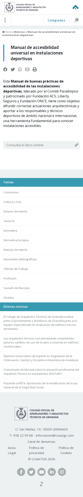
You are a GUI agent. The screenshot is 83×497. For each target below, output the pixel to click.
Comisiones (11, 192)
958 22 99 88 (23, 435)
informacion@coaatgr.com (55, 435)
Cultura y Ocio (12, 202)
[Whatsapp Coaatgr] (20, 69)
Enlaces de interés (15, 211)
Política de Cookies (66, 450)
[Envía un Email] (27, 69)
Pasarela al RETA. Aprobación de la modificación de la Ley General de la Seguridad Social (41, 385)
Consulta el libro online (24, 145)
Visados (9, 297)
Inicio (8, 31)
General (9, 221)
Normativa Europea (16, 240)
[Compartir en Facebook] (5, 69)
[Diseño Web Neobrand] (41, 484)
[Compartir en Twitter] (13, 69)
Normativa (10, 230)
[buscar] (76, 20)
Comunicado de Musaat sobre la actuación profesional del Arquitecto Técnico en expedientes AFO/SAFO (41, 372)
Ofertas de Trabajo (16, 269)
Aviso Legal (12, 450)
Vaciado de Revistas (17, 288)
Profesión (10, 278)
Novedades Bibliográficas (20, 259)
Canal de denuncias (41, 441)
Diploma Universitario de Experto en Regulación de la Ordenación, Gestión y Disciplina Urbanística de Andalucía (41, 358)
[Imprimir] (35, 69)
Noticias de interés (16, 250)
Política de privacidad (36, 450)
